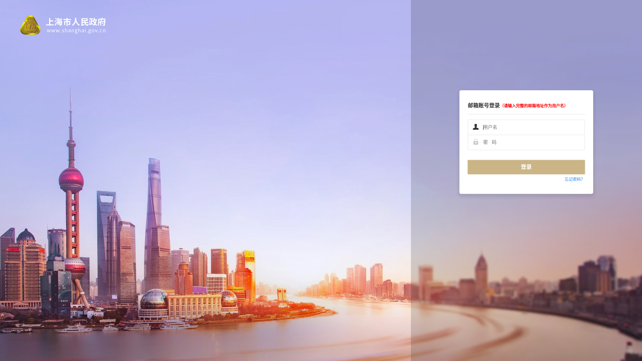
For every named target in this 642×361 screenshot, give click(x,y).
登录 (526, 167)
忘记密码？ (575, 179)
